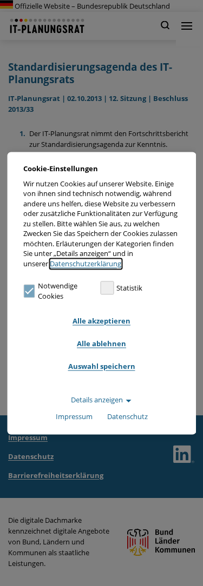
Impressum (74, 416)
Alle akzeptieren (101, 321)
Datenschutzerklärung (85, 263)
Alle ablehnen (101, 344)
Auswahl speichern (101, 367)
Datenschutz (127, 416)
